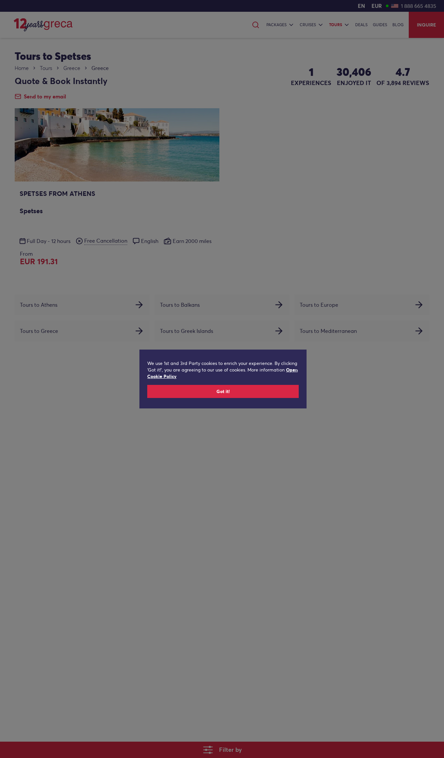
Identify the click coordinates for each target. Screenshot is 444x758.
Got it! (223, 391)
